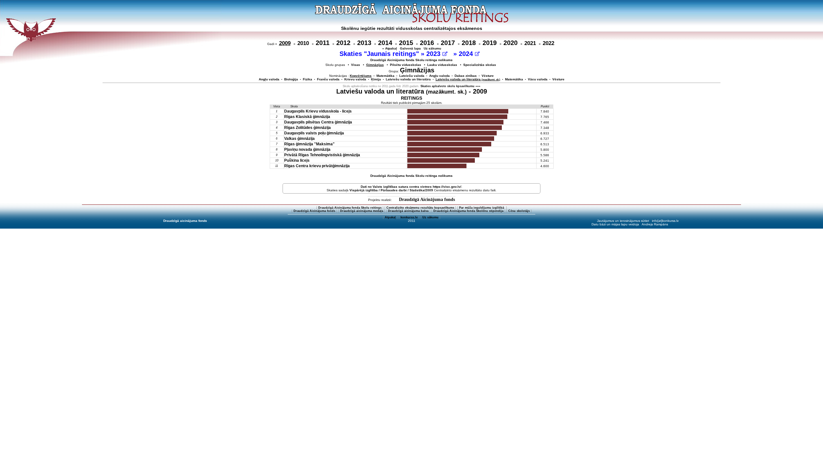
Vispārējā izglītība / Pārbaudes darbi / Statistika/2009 (391, 190)
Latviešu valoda (411, 75)
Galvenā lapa (410, 48)
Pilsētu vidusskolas (405, 65)
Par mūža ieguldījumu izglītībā (482, 207)
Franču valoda (328, 79)
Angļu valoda (439, 75)
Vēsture (488, 75)
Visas (355, 65)
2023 (434, 53)
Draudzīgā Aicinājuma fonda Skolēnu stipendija (468, 211)
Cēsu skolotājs (519, 211)
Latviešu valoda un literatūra (408, 79)
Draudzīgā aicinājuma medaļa (361, 211)
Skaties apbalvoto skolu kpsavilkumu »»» (450, 86)
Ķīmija (376, 79)
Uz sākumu (432, 48)
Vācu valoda (537, 79)
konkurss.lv (409, 217)
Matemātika (385, 75)
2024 (467, 53)
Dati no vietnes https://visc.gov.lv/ (411, 186)
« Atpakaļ (389, 48)
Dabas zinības (466, 75)
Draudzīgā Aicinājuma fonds (427, 199)
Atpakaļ (390, 217)
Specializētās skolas (479, 65)
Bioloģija (291, 79)
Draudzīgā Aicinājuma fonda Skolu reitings (350, 207)
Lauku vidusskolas (442, 65)
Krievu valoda (355, 79)
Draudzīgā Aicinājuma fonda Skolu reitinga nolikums (411, 60)
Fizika (307, 79)
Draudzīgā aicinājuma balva (408, 211)
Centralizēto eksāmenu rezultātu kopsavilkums (420, 207)
